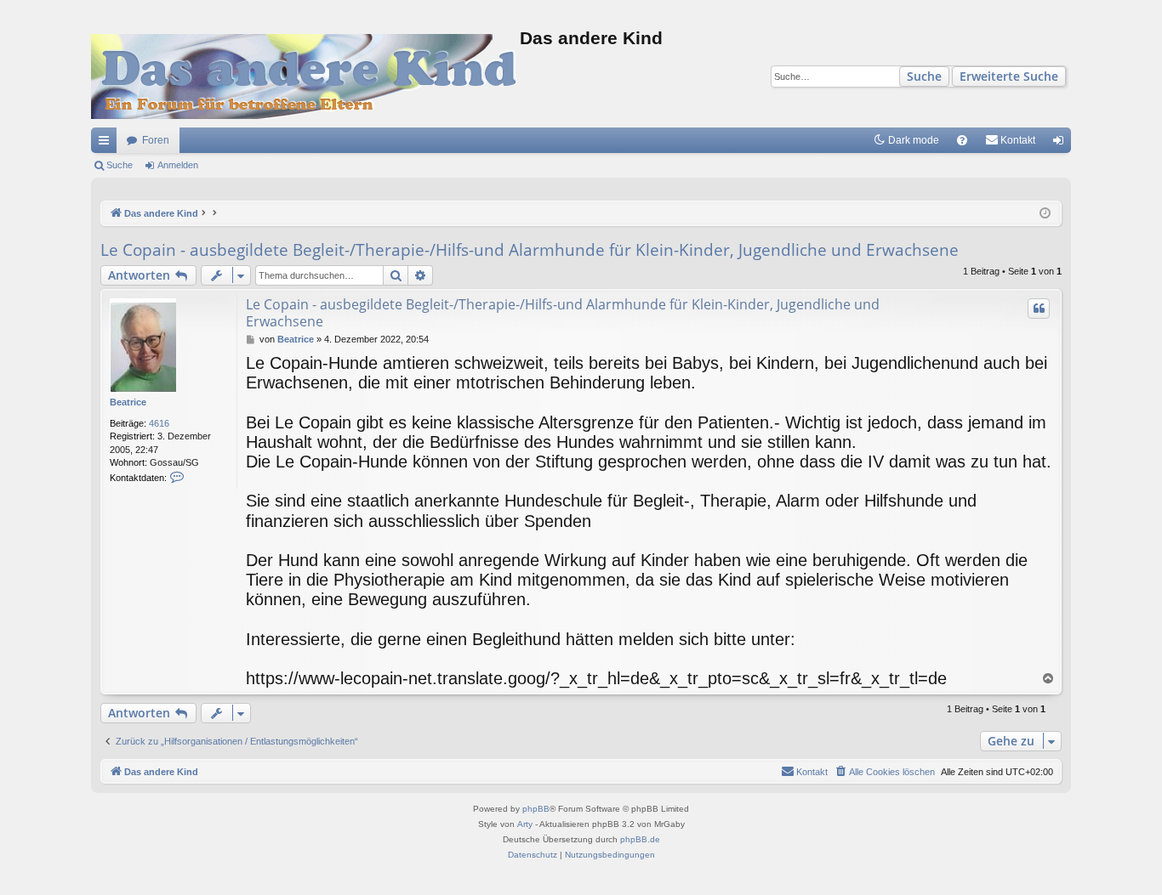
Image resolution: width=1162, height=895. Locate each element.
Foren (155, 140)
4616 (159, 423)
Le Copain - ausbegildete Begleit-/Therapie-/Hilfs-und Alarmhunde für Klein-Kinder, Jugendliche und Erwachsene (529, 250)
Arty (525, 824)
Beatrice (128, 402)
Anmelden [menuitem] (1061, 143)
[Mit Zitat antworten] (1039, 308)
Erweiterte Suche (1009, 76)
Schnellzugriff (107, 143)
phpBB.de (640, 839)
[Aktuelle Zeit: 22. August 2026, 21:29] (1045, 214)
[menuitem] (962, 140)
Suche (924, 76)
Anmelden (177, 165)
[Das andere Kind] (305, 76)
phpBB (536, 808)
